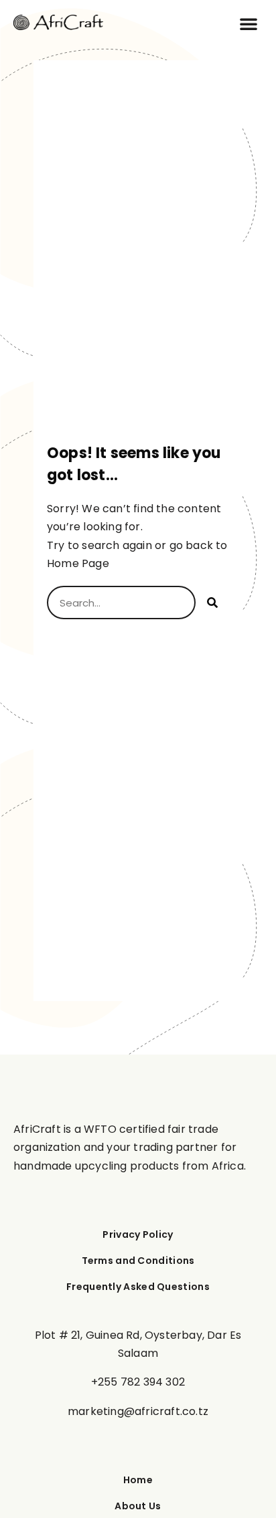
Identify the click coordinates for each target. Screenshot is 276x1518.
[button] (248, 23)
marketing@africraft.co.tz (138, 1411)
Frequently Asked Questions (138, 1287)
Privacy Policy (137, 1234)
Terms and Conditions (138, 1261)
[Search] (212, 602)
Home (138, 1480)
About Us (138, 1506)
